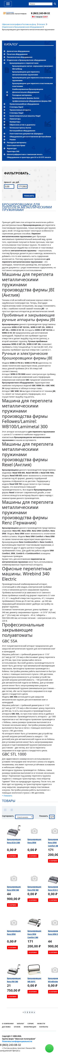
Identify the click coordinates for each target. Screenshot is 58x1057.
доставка (6, 1027)
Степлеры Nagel (16, 113)
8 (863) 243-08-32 (40, 13)
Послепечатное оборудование (19, 57)
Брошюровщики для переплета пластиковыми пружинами (32, 79)
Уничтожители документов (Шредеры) (26, 133)
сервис (31, 1024)
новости (41, 1024)
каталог (11, 44)
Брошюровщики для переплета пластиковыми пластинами (32, 84)
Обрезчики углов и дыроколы (22, 125)
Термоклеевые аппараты (20, 110)
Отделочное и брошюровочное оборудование (22, 27)
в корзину (12, 856)
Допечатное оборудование (18, 51)
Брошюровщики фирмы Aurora (25, 98)
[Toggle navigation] (8, 3)
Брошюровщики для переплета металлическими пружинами (26, 73)
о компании (8, 1024)
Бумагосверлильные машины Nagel (25, 116)
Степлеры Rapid (16, 107)
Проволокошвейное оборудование (24, 104)
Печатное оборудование (17, 54)
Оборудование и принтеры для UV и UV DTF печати (29, 157)
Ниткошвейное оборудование (22, 131)
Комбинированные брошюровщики (27, 89)
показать (29, 195)
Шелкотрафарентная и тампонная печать (24, 154)
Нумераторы (15, 122)
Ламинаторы (15, 119)
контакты (43, 1027)
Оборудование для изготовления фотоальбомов (30, 136)
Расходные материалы (22, 95)
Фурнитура (11, 148)
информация (30, 1027)
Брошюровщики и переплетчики (24, 63)
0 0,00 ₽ (40, 17)
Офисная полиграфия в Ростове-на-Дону (19, 24)
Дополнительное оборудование (25, 92)
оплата (17, 1027)
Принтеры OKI (13, 151)
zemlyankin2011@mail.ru (10, 1050)
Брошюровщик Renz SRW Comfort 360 (34, 934)
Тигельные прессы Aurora (20, 128)
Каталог (42, 24)
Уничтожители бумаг (16, 145)
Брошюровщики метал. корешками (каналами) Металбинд (32, 67)
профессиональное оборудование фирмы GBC (32, 101)
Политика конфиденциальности (17, 1041)
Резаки (13, 139)
